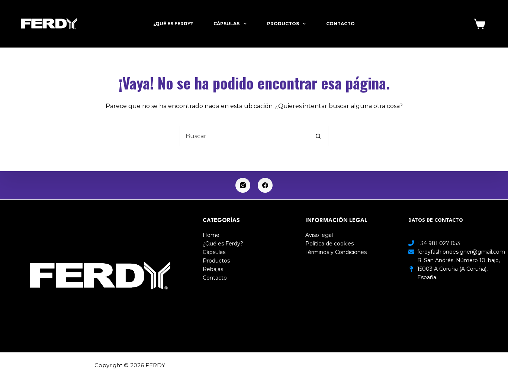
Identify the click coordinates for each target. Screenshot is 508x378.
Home (211, 235)
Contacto (340, 23)
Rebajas (213, 269)
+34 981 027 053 (438, 243)
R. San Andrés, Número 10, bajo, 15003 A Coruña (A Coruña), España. (458, 269)
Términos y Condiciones (336, 252)
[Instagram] (242, 185)
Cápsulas (226, 23)
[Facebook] (265, 185)
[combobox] (244, 136)
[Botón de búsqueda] (318, 136)
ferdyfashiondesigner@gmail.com (461, 251)
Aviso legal (319, 235)
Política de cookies (329, 243)
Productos (283, 23)
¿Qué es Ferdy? (173, 23)
